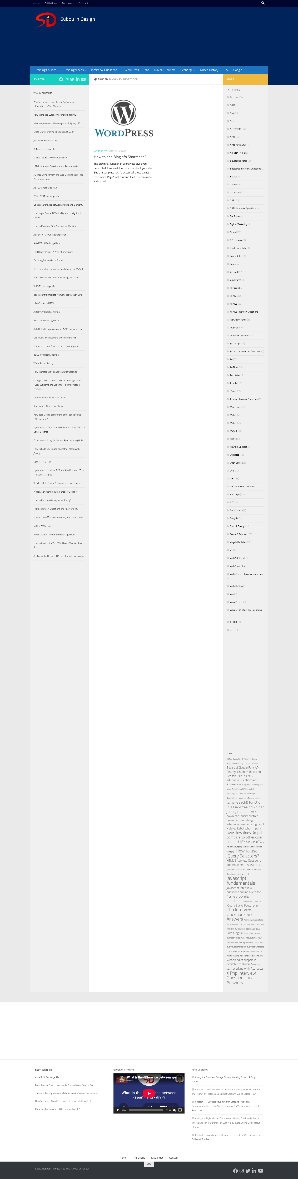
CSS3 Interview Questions (243, 208)
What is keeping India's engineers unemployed (245, 956)
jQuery (233, 391)
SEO (232, 502)
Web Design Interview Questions (246, 574)
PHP (232, 478)
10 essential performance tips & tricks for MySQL (58, 269)
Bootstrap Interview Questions (245, 168)
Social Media (236, 510)
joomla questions (238, 898)
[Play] (118, 1110)
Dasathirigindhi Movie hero (237, 798)
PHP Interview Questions (242, 486)
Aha (232, 113)
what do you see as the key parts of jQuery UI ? (56, 123)
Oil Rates (234, 454)
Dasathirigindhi (244, 785)
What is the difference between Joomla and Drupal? (59, 517)
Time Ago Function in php (248, 942)
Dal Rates (235, 216)
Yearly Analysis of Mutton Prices (49, 397)
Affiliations (51, 3)
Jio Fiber (234, 367)
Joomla (233, 383)
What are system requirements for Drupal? (55, 491)
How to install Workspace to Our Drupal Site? (55, 371)
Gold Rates (235, 280)
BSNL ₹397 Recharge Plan (46, 196)
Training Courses (45, 70)
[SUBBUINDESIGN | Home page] (46, 20)
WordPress (132, 70)
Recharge (186, 70)
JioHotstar (235, 375)
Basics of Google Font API (243, 768)
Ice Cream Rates (238, 319)
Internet (234, 327)
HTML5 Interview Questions (244, 311)
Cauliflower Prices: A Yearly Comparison (53, 252)
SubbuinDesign (237, 526)
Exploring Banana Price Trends (48, 260)
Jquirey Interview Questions (244, 399)
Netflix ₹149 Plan (42, 461)
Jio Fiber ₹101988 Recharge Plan (49, 234)
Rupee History (209, 70)
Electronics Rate (238, 248)
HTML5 (233, 303)
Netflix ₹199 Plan (42, 526)
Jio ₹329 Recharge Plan (45, 187)
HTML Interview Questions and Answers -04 (55, 166)
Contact (83, 3)
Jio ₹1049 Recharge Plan (45, 140)
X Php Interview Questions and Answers (241, 977)
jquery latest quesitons (252, 901)
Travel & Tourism (165, 70)
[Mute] (174, 1110)
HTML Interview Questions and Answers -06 (55, 508)
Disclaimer (68, 3)
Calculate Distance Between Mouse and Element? (58, 204)
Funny (233, 264)
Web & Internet (237, 558)
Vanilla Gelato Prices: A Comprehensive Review (57, 483)
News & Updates (238, 446)
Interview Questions (104, 70)
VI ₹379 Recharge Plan (44, 286)
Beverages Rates (238, 160)
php (255, 905)
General (234, 272)
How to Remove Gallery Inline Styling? (52, 500)
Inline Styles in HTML (43, 303)
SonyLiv (234, 518)
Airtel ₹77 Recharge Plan (47, 1077)
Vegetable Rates (238, 542)
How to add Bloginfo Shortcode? (120, 157)
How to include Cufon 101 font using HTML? (55, 114)
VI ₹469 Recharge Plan (44, 149)
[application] (149, 1093)
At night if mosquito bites (248, 763)
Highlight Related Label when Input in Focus (245, 829)
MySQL (233, 431)
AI (227, 70)
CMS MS (234, 192)
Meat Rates (236, 407)
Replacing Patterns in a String (48, 406)
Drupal (233, 232)
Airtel (232, 136)
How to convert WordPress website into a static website (63, 1101)
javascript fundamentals (241, 880)
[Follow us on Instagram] (66, 79)
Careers (234, 184)
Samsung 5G (235, 933)
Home (36, 3)
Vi (231, 550)
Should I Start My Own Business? (50, 157)
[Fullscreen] (180, 1110)
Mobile (233, 415)
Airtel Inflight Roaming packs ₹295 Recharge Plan (58, 329)
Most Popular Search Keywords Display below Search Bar (64, 1085)
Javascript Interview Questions (245, 351)
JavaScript (235, 343)
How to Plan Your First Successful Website (54, 226)
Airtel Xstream (237, 144)
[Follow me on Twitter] (72, 79)
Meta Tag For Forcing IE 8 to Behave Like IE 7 (58, 1109)
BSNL (233, 176)
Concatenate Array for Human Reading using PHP (58, 440)
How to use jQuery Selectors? (243, 853)
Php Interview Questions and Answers (240, 914)
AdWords (234, 105)
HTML (233, 295)
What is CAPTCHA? (42, 93)
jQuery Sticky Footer (239, 905)
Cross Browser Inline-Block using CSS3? (53, 131)
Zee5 (232, 630)
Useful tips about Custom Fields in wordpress (56, 346)
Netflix (233, 438)
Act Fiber (234, 97)
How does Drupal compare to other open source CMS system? (245, 837)
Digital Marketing (238, 224)
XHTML (233, 622)
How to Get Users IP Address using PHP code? (56, 277)
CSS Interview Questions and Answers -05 (54, 337)
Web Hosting (236, 586)
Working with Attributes (248, 968)
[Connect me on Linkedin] (78, 79)
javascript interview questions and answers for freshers (244, 892)
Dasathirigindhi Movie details (243, 789)
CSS (232, 200)
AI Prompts (235, 129)
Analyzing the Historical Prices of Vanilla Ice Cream (58, 556)
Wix (232, 594)
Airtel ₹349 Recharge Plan (46, 243)
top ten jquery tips (247, 947)
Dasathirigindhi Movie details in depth (241, 794)
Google (237, 70)
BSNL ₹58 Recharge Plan (46, 320)
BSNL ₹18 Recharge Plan (46, 354)
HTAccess (235, 287)
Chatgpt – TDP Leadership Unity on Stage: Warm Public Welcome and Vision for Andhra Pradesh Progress (57, 384)
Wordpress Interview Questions (246, 610)
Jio (231, 359)
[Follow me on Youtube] (83, 79)
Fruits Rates (236, 256)
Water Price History (43, 363)
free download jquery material (246, 809)
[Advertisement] (200, 36)
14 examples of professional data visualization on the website (66, 1093)
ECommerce (236, 240)
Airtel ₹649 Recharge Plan (46, 311)
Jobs (146, 70)
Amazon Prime (237, 152)
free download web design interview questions (242, 820)
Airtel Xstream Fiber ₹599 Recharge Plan (53, 534)
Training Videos (74, 70)
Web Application (238, 566)
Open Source (236, 462)
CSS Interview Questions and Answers (242, 780)
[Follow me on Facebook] (61, 79)
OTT (232, 470)
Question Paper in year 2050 (248, 929)
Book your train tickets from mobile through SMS (58, 294)
